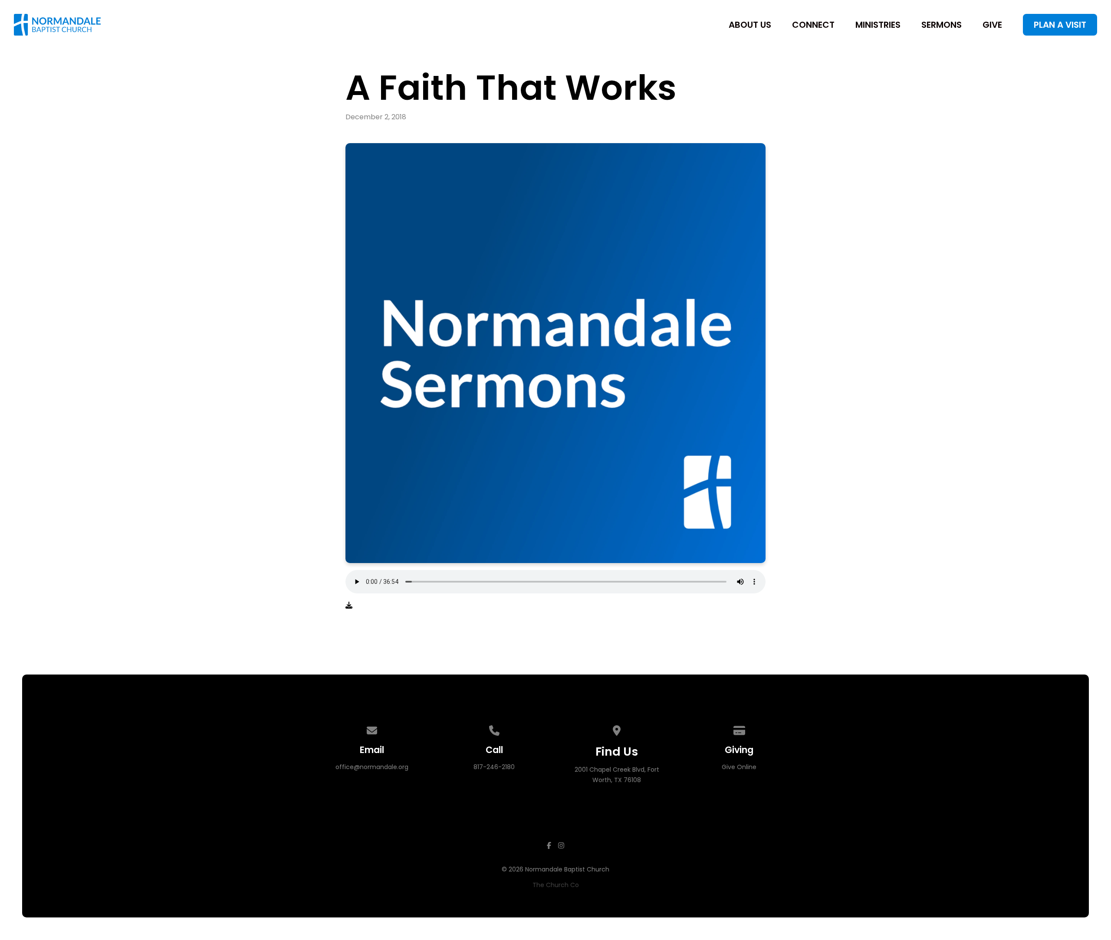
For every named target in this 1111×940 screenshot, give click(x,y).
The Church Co (555, 885)
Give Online (739, 767)
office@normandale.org (371, 767)
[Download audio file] (348, 605)
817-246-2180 (494, 767)
